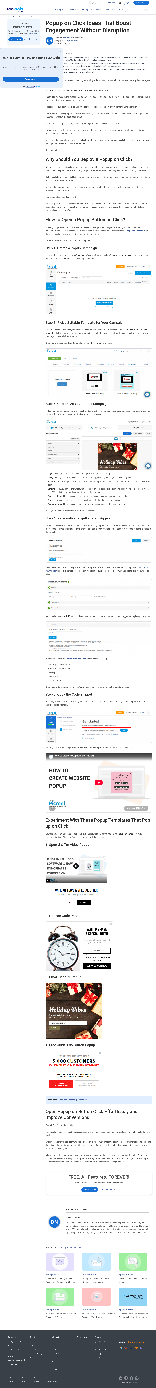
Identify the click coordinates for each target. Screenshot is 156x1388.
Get (28, 86)
